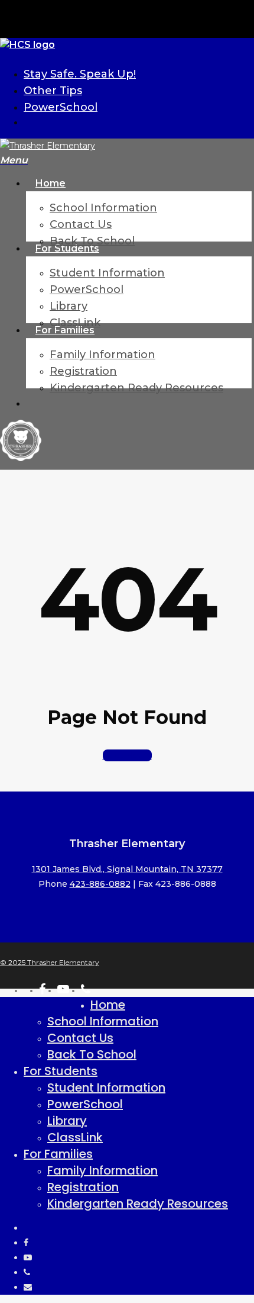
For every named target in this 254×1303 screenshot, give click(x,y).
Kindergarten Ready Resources (137, 1203)
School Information (102, 1021)
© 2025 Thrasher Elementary (49, 962)
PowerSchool (85, 1104)
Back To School (91, 1054)
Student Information (106, 1087)
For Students (60, 1071)
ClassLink (75, 1137)
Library (67, 1120)
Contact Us (80, 1037)
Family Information (102, 1170)
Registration (83, 1187)
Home (107, 1004)
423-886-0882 (100, 884)
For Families (58, 1154)
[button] (14, 160)
